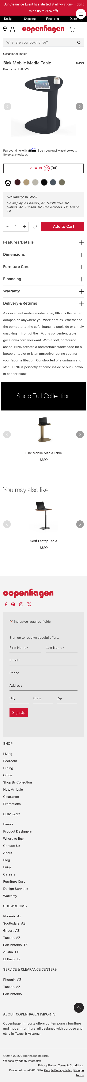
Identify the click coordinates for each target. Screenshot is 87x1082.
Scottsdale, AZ (14, 923)
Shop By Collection (17, 782)
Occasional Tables (15, 54)
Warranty (10, 896)
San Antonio (12, 994)
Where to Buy (13, 839)
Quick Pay (76, 18)
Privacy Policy (47, 1065)
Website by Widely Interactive (22, 1060)
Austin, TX (11, 952)
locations (66, 4)
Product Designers (17, 831)
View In (43, 168)
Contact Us (11, 846)
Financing (52, 18)
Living (7, 754)
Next (79, 105)
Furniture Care (14, 881)
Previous (7, 105)
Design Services (15, 889)
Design (8, 18)
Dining (8, 768)
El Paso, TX (11, 959)
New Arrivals (13, 790)
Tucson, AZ (11, 938)
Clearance (11, 797)
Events (8, 824)
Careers (9, 874)
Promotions (12, 804)
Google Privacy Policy (58, 1070)
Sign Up (18, 712)
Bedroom (10, 761)
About (7, 853)
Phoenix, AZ (12, 916)
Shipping (30, 18)
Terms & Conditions (71, 1065)
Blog (6, 860)
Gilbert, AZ (11, 931)
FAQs (7, 867)
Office (7, 775)
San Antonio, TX (15, 945)
